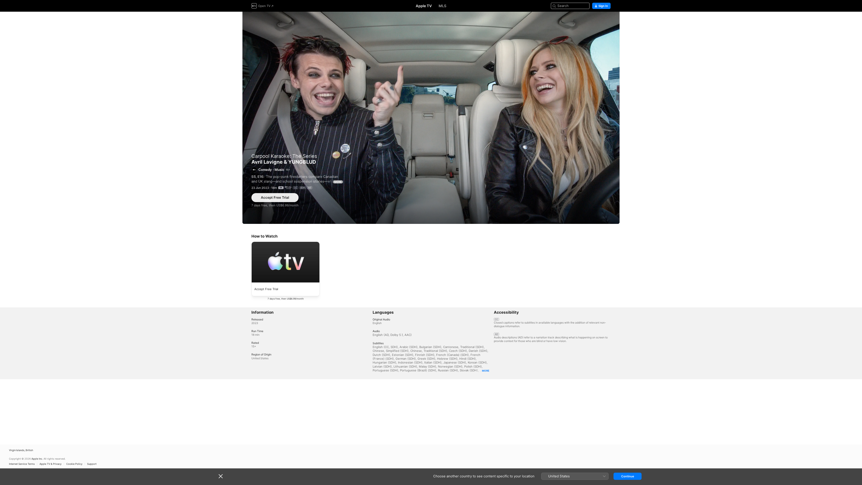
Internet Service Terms (22, 464)
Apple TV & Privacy (51, 464)
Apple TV (424, 6)
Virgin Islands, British (21, 450)
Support (92, 464)
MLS (442, 6)
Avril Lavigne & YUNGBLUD (431, 118)
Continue (627, 476)
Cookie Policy (74, 464)
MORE (338, 181)
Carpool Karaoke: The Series (284, 156)
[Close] (221, 476)
